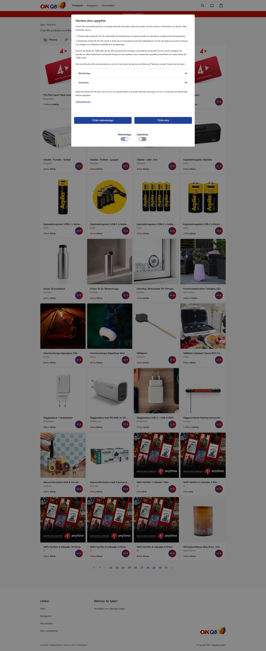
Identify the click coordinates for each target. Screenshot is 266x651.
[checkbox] (142, 140)
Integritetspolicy (83, 101)
